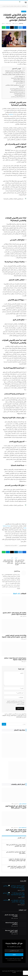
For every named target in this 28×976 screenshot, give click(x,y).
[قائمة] (26, 2)
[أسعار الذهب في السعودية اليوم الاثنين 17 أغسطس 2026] (14, 795)
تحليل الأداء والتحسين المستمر (17, 96)
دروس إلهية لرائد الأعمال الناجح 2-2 (11, 915)
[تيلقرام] (8, 27)
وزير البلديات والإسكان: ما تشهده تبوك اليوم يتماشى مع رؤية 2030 (17, 860)
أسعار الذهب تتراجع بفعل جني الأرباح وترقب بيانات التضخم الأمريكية (17, 901)
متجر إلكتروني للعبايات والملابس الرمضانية (14, 71)
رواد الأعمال (24, 6)
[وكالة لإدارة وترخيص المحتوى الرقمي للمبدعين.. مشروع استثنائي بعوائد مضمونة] (14, 626)
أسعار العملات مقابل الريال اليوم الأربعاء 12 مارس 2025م (8, 561)
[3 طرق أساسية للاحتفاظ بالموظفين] (22, 924)
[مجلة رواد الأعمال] (14, 2)
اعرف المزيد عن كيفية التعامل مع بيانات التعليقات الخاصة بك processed (14, 716)
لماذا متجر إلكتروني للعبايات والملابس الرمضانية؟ (13, 74)
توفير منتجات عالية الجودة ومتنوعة (16, 92)
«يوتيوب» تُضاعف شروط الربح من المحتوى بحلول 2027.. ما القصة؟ (17, 887)
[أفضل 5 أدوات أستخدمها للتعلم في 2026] (22, 932)
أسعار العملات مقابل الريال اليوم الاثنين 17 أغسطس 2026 (16, 831)
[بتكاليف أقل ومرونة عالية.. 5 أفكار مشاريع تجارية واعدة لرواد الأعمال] (14, 603)
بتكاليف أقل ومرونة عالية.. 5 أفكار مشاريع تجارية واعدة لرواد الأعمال (14, 613)
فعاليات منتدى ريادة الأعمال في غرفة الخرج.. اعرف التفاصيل (15, 845)
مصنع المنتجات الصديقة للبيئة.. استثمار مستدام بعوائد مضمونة (15, 659)
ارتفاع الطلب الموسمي (18, 76)
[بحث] (1, 2)
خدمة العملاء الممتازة (19, 95)
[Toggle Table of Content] (23, 69)
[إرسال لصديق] (12, 27)
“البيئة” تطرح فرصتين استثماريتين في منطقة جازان (15, 852)
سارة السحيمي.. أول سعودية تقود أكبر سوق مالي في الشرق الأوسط (20, 562)
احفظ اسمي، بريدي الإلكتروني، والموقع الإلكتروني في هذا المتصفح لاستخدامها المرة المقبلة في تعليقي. (15, 702)
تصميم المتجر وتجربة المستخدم (17, 90)
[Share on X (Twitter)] (20, 27)
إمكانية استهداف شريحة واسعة (17, 78)
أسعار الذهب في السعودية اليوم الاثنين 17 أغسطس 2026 (15, 807)
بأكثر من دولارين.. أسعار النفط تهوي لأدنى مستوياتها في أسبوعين (16, 867)
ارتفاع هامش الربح (19, 83)
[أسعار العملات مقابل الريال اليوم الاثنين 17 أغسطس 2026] (14, 818)
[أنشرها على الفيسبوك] (24, 27)
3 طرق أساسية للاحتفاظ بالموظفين (11, 923)
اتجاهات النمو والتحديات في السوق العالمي (14, 72)
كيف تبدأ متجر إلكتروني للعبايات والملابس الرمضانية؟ (15, 86)
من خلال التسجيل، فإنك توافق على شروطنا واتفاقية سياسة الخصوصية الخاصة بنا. (13, 959)
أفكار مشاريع (24, 11)
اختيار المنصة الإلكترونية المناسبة (16, 89)
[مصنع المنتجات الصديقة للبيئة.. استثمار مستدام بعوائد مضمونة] (14, 649)
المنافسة (11, 114)
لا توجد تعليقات (8, 23)
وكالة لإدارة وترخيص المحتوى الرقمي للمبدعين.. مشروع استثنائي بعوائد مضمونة (14, 636)
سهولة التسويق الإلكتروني (18, 81)
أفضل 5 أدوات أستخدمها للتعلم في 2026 (11, 931)
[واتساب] (4, 27)
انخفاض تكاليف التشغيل (18, 80)
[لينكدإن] (16, 27)
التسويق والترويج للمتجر (18, 93)
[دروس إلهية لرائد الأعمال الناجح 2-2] (22, 917)
